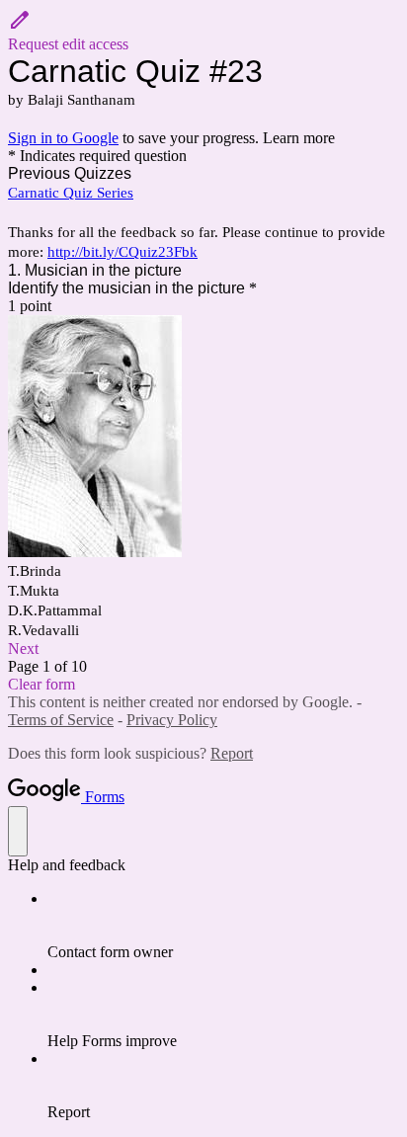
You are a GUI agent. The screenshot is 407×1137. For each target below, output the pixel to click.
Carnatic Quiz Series (70, 193)
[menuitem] (223, 925)
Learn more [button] (299, 137)
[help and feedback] (18, 831)
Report (231, 753)
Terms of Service (61, 719)
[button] (203, 30)
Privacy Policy (171, 719)
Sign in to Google (63, 137)
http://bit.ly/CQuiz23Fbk (122, 252)
